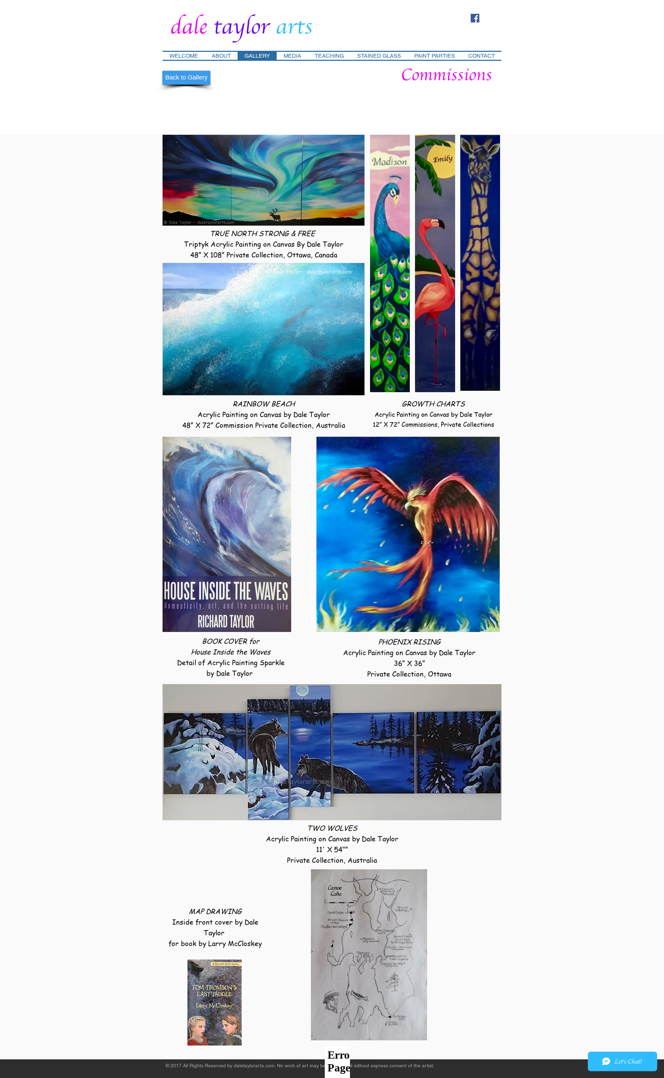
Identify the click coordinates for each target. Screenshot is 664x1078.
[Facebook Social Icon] (475, 18)
